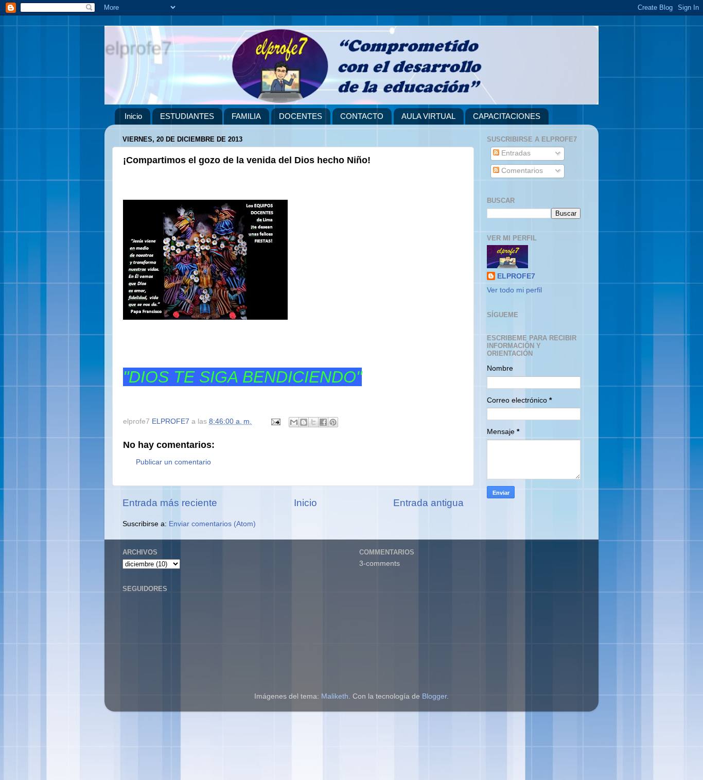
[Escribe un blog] (303, 422)
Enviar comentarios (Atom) (212, 524)
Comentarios (521, 171)
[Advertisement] (309, 749)
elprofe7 (137, 47)
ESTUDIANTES (187, 116)
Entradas (515, 153)
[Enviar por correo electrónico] (294, 422)
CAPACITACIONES (506, 116)
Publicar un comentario (173, 462)
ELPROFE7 (516, 276)
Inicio (133, 116)
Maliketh (334, 696)
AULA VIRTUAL (428, 116)
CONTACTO (361, 116)
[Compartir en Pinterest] (333, 422)
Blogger (434, 696)
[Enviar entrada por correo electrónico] (275, 421)
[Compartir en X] (313, 422)
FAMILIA (246, 116)
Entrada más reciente (169, 502)
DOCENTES (300, 116)
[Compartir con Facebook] (323, 422)
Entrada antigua (428, 502)
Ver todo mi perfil (514, 290)
